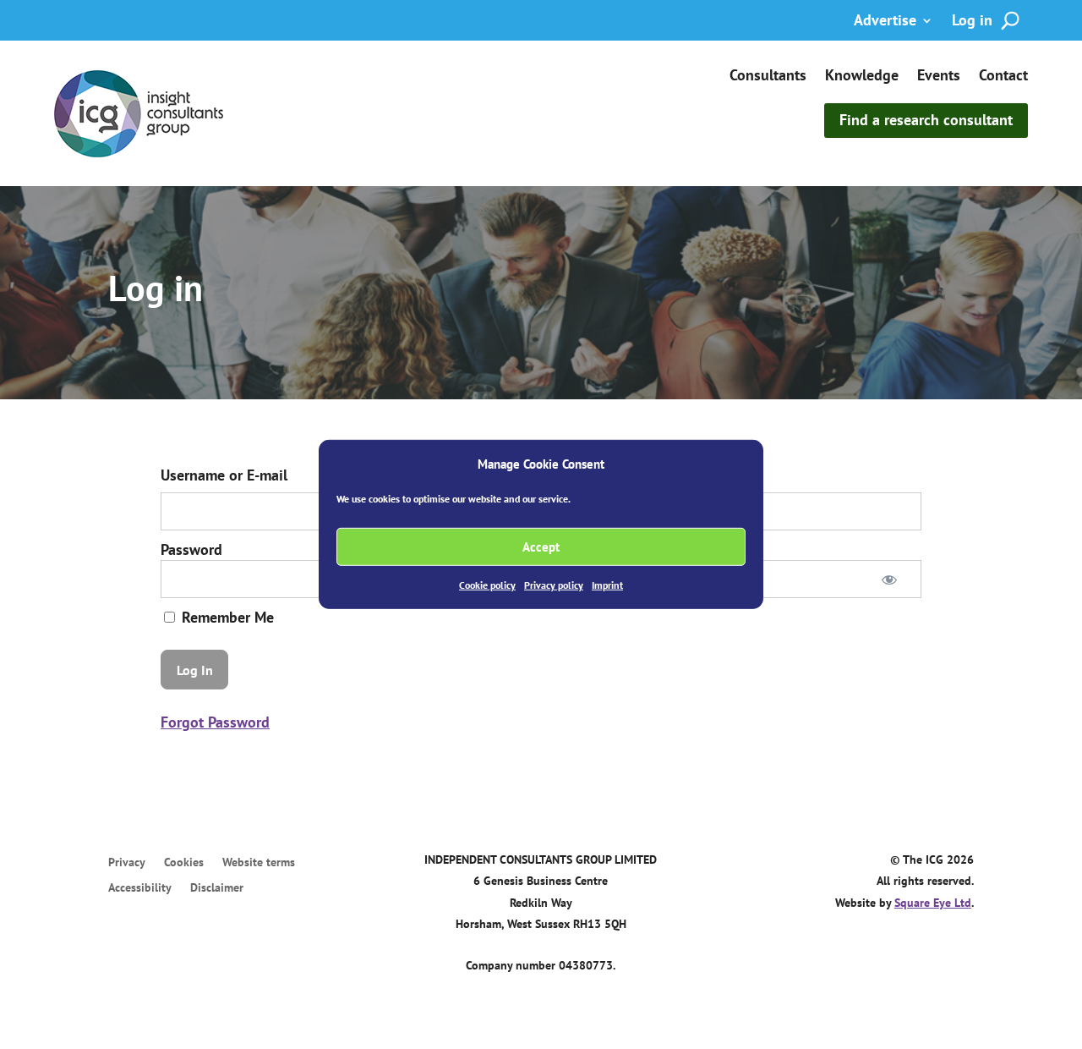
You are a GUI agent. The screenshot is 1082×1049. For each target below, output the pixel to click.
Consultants (768, 77)
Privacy (126, 863)
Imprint (607, 585)
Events (938, 77)
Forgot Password (215, 722)
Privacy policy (553, 585)
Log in (972, 22)
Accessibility (140, 888)
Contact (1003, 77)
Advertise (885, 22)
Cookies (184, 863)
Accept (541, 547)
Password (191, 549)
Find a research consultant (926, 119)
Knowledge (862, 77)
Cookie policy (487, 585)
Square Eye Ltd (932, 902)
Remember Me (226, 617)
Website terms (258, 863)
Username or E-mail (224, 475)
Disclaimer (216, 888)
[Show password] (889, 579)
